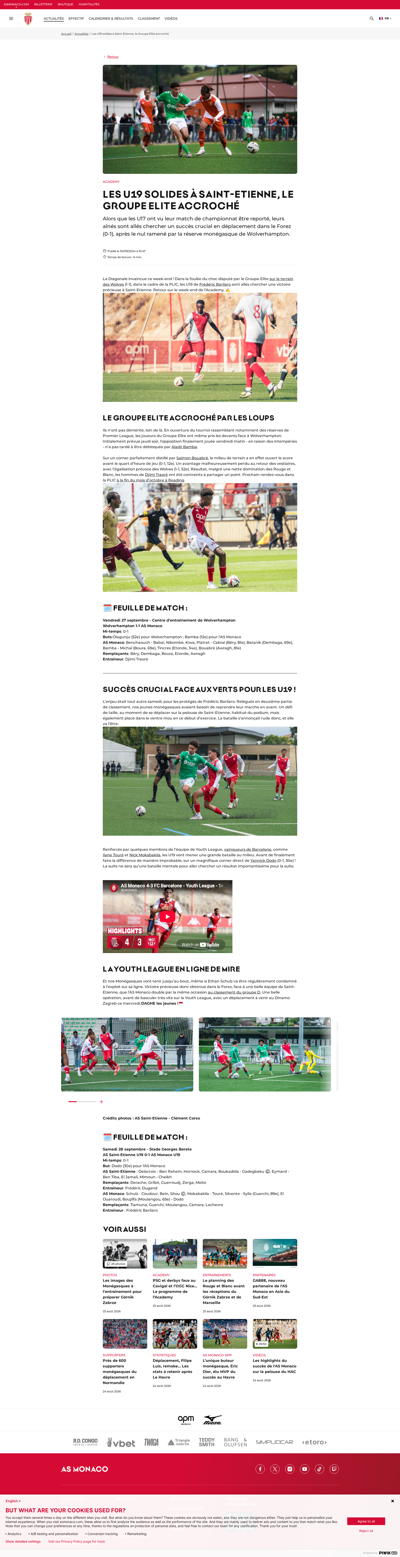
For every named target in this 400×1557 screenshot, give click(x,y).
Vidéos (171, 18)
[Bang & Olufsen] (235, 1442)
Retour (113, 57)
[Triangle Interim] (179, 1442)
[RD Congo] (85, 1442)
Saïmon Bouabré (192, 458)
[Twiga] (151, 1442)
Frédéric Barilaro (215, 284)
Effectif (76, 18)
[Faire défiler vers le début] (64, 1101)
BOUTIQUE (65, 4)
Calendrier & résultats (111, 18)
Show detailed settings (23, 1541)
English (12, 1501)
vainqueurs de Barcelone (247, 849)
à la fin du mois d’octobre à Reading (150, 480)
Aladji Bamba (184, 447)
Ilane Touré (113, 855)
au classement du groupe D (234, 992)
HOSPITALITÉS (89, 4)
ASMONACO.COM (16, 4)
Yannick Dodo (263, 860)
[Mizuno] (212, 1419)
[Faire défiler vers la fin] (101, 1101)
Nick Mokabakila (144, 855)
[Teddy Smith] (207, 1442)
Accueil (66, 33)
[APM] (186, 1419)
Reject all (366, 1531)
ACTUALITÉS (54, 18)
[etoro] (314, 1442)
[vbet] (121, 1442)
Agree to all (366, 1521)
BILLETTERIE (43, 4)
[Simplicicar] (274, 1442)
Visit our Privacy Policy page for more (76, 1541)
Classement (149, 18)
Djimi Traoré (156, 474)
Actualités (81, 33)
